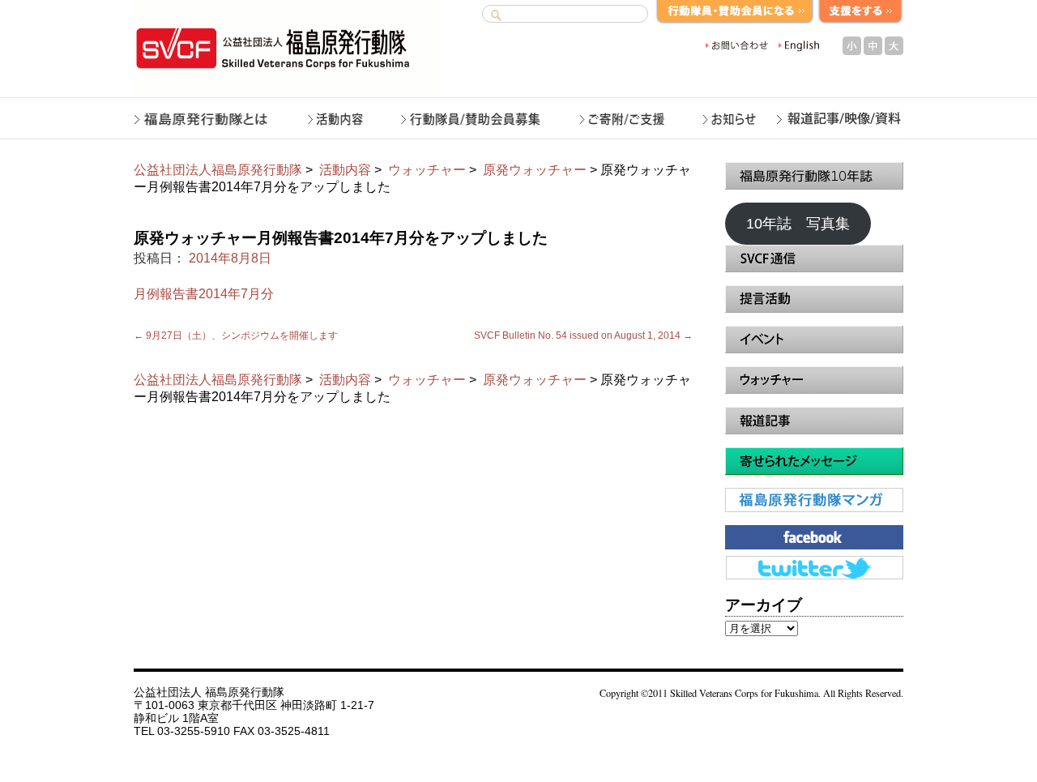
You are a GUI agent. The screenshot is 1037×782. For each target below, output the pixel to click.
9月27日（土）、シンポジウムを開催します (236, 335)
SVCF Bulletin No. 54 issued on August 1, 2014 (583, 335)
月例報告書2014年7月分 (204, 294)
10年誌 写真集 (798, 224)
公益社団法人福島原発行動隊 (218, 170)
